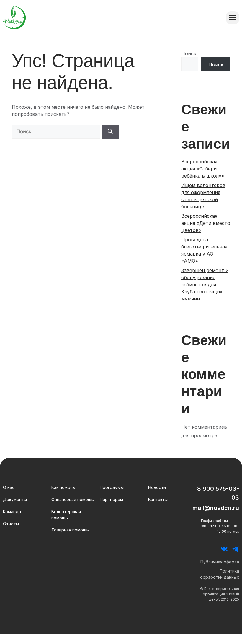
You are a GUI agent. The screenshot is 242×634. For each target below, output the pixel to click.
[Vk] (224, 549)
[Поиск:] (57, 131)
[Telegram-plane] (235, 549)
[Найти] (110, 132)
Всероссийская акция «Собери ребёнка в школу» (202, 169)
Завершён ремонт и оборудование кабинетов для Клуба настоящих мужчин (204, 284)
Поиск (188, 53)
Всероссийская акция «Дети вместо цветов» (205, 223)
